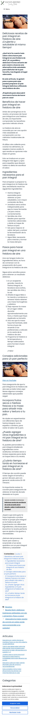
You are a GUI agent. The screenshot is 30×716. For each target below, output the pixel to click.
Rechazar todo (15, 712)
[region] (15, 699)
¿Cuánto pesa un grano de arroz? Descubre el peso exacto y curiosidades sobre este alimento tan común (14, 657)
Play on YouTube (9, 380)
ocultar (18, 554)
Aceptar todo (15, 703)
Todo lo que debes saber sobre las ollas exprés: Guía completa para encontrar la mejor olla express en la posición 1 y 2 (14, 649)
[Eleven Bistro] (10, 3)
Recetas (8, 607)
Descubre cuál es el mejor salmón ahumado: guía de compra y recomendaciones (13, 664)
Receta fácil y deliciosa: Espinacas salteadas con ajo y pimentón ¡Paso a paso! (14, 613)
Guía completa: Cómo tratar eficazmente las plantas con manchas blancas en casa (11, 671)
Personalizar (15, 708)
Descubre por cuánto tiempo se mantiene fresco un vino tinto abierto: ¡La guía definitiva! (14, 642)
